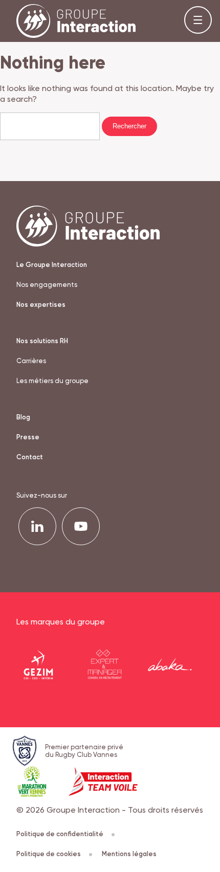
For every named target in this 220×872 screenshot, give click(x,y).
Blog (23, 417)
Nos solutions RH (42, 341)
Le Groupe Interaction (51, 265)
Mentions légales (129, 854)
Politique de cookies (48, 854)
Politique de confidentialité (59, 834)
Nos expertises (40, 304)
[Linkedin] (37, 526)
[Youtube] (81, 526)
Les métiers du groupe (52, 381)
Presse (27, 437)
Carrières (31, 361)
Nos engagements (46, 284)
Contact (29, 457)
